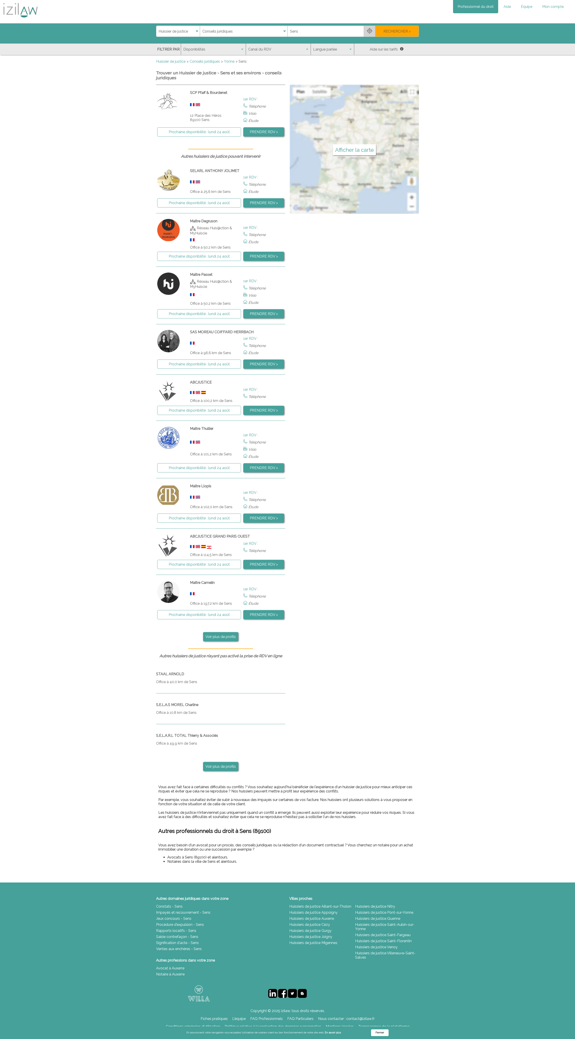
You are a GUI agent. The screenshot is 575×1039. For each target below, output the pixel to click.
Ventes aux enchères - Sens (179, 949)
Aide (507, 6)
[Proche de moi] (369, 31)
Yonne (229, 61)
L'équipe (239, 1019)
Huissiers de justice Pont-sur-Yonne (384, 912)
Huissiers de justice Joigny (310, 937)
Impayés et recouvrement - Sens (183, 912)
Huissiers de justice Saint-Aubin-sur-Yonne (384, 926)
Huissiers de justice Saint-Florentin (383, 941)
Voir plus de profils (221, 637)
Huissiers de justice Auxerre (311, 918)
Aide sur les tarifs (384, 49)
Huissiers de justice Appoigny (313, 912)
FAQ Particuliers (300, 1019)
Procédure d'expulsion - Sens (180, 924)
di (157, 31)
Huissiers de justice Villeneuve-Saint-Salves (385, 955)
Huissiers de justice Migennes (313, 943)
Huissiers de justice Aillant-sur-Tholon (320, 906)
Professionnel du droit (476, 6)
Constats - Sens (169, 906)
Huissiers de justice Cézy (309, 924)
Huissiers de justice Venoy (376, 947)
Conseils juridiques (205, 61)
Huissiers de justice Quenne (377, 918)
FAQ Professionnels (266, 1019)
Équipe (526, 6)
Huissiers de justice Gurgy (310, 931)
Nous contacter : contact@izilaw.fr (346, 1019)
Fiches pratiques (214, 1019)
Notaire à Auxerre (170, 974)
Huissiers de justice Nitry (375, 906)
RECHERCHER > (397, 31)
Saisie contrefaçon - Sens (177, 937)
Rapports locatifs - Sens (176, 931)
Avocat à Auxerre (170, 968)
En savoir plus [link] (333, 1032)
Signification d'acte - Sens (177, 943)
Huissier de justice (171, 61)
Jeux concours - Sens (173, 918)
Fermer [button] (380, 1032)
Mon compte (553, 6)
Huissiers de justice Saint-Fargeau (383, 935)
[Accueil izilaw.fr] (20, 19)
